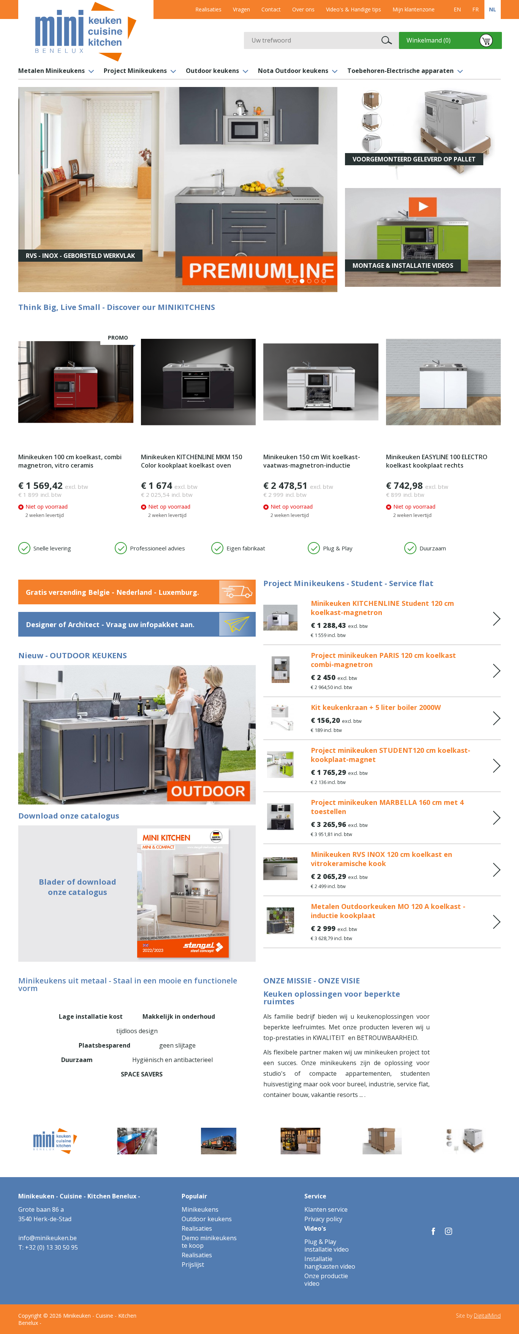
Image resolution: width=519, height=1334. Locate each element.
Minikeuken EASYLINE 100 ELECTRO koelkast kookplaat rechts (436, 461)
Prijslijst (193, 1264)
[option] (177, 189)
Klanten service (326, 1209)
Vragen (241, 9)
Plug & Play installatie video (326, 1245)
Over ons (303, 9)
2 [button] (295, 282)
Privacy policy (323, 1219)
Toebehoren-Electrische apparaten (400, 70)
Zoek (387, 40)
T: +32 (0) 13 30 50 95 (48, 1247)
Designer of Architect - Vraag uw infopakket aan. (110, 624)
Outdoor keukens (212, 70)
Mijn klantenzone (413, 9)
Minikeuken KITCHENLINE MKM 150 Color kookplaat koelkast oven (191, 461)
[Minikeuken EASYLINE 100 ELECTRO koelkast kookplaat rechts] (443, 381)
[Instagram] (448, 1231)
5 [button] (317, 282)
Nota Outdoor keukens (293, 70)
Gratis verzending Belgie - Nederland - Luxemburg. (112, 592)
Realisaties (208, 9)
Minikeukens (200, 1209)
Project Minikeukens (135, 70)
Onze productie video (326, 1280)
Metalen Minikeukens (51, 70)
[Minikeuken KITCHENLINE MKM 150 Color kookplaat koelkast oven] (198, 381)
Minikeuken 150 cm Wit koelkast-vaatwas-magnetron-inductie (311, 461)
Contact (271, 9)
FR (475, 9)
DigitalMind (487, 1315)
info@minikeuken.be (47, 1238)
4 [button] (310, 282)
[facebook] (433, 1231)
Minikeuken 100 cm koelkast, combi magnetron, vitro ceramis (70, 461)
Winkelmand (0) (429, 40)
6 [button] (324, 282)
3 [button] (302, 282)
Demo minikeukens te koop (209, 1242)
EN (457, 9)
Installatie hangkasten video (329, 1263)
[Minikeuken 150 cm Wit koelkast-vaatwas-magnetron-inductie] (320, 381)
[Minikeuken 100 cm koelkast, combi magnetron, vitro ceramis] (75, 381)
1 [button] (288, 282)
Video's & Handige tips (353, 9)
